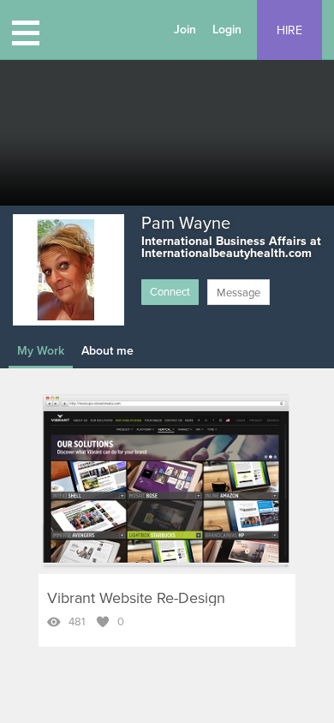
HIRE (289, 30)
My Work (40, 351)
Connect (170, 292)
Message (238, 293)
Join (185, 29)
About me (107, 351)
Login (227, 29)
